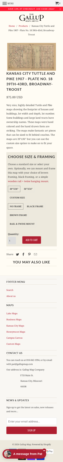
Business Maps (14, 319)
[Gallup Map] (31, 18)
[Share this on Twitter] (17, 254)
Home (12, 25)
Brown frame (18, 215)
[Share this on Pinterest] (29, 254)
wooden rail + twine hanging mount (28, 181)
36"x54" (28, 188)
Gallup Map (25, 444)
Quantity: (13, 234)
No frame (16, 206)
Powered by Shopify (41, 444)
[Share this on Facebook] (23, 254)
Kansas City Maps (15, 325)
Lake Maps (11, 313)
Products (23, 25)
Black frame (35, 206)
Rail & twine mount (22, 223)
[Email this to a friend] (35, 254)
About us (11, 296)
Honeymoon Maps (15, 331)
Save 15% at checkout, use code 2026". (31, 9)
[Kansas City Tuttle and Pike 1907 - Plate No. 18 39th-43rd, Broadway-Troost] (31, 57)
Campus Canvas (14, 337)
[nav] (8, 3)
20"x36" (14, 188)
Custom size (17, 197)
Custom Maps (13, 343)
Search (9, 290)
